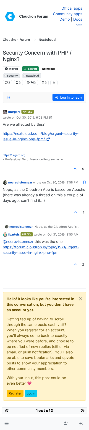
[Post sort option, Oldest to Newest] (9, 97)
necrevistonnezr (20, 182)
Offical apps (71, 8)
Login (31, 393)
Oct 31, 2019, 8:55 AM (63, 234)
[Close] (80, 298)
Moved (13, 68)
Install (79, 24)
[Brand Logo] (10, 16)
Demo (65, 19)
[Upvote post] (75, 168)
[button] (6, 423)
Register (15, 393)
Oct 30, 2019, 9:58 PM (62, 182)
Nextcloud (48, 68)
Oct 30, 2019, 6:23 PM (32, 117)
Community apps (67, 13)
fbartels (14, 234)
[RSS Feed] (54, 82)
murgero (14, 112)
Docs (77, 19)
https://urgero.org (14, 155)
